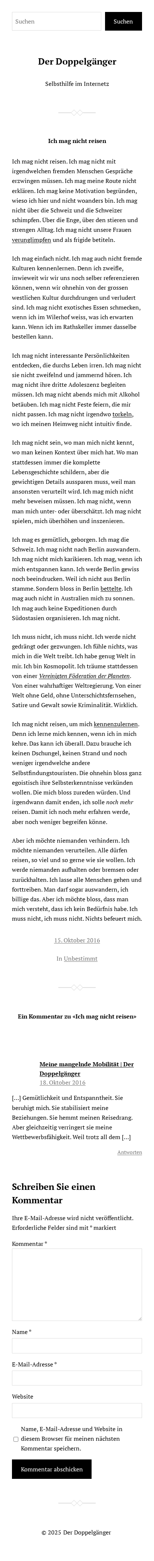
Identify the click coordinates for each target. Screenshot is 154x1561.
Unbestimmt (81, 958)
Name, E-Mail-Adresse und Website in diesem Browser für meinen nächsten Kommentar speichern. (72, 1438)
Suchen (123, 21)
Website (22, 1396)
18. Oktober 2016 (63, 1082)
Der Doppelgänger (77, 61)
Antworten (129, 1152)
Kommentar (29, 1244)
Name (21, 1332)
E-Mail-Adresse (34, 1364)
